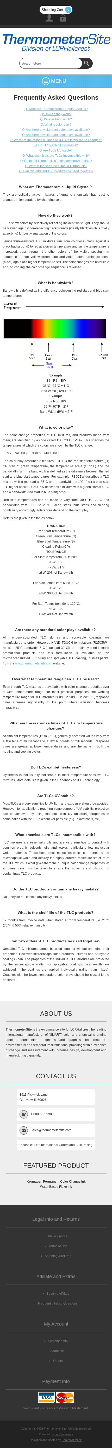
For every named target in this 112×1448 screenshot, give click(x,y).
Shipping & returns (58, 1256)
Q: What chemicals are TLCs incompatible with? (56, 155)
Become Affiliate (58, 1293)
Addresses (57, 1351)
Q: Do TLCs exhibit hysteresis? (56, 145)
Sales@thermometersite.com (50, 1130)
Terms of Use (58, 1246)
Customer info (58, 1341)
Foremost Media (72, 1440)
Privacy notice (58, 1236)
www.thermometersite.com (33, 663)
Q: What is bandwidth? (56, 119)
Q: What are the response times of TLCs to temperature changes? (56, 140)
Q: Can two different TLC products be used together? (56, 171)
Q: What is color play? (56, 124)
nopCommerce (64, 1434)
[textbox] (51, 63)
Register (49, 18)
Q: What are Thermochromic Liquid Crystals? (56, 109)
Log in (63, 18)
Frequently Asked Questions (58, 1303)
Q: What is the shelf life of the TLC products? (56, 166)
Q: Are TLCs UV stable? (56, 150)
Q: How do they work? (56, 114)
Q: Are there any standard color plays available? (56, 130)
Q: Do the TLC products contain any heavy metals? (56, 161)
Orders (58, 1361)
